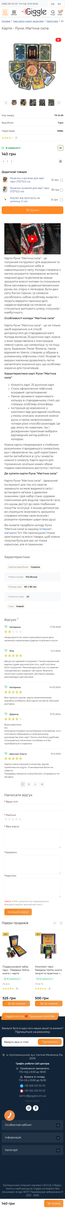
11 (17, 988)
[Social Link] (29, 1108)
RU (59, 4)
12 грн (54, 179)
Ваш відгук (12, 826)
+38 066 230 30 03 (34, 1090)
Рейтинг (11, 815)
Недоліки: (10, 875)
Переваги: (10, 852)
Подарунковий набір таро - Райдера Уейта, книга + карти (15, 970)
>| (42, 784)
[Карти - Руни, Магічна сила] (32, 67)
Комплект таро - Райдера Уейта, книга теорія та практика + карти (48, 970)
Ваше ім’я (12, 801)
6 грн (54, 199)
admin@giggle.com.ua (32, 1095)
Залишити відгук (18, 911)
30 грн (55, 189)
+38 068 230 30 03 (34, 1085)
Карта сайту (32, 1100)
